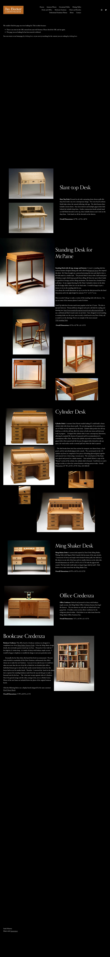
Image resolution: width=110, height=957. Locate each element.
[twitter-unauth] (106, 10)
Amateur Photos (51, 7)
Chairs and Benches (75, 10)
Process (42, 7)
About (72, 13)
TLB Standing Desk (61, 320)
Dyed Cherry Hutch (9, 690)
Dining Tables (76, 7)
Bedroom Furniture (60, 10)
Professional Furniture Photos (58, 13)
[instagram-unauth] (101, 10)
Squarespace (14, 931)
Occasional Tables (64, 7)
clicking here (29, 36)
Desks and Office (47, 10)
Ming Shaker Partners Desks (25, 645)
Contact (78, 13)
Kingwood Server (93, 271)
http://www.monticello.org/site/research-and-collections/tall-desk (83, 310)
